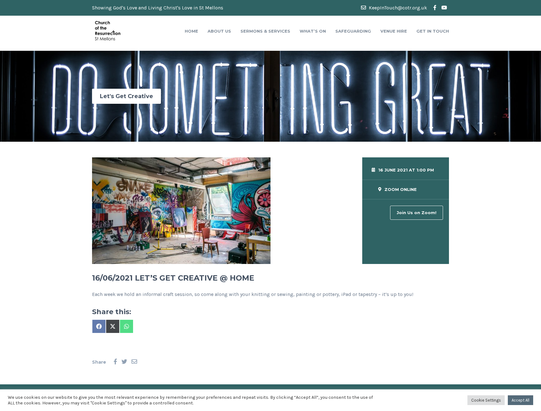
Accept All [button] (520, 400)
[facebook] (435, 8)
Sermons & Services (265, 31)
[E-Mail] (134, 362)
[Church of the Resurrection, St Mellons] (107, 30)
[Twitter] (124, 362)
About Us (219, 31)
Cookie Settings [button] (486, 400)
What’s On (313, 31)
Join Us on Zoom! (416, 212)
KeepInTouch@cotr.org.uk (397, 8)
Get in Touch (432, 31)
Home (191, 31)
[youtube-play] (444, 8)
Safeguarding (353, 31)
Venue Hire (393, 31)
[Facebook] (115, 362)
